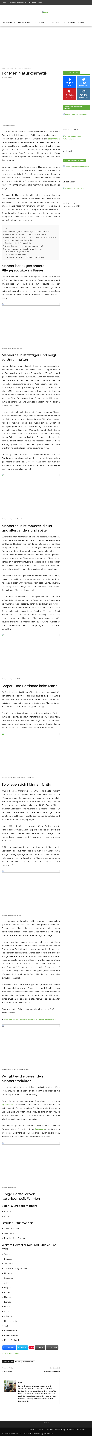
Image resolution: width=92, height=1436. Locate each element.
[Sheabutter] (76, 172)
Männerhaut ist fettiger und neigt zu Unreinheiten (26, 234)
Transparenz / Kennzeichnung (55, 1430)
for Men (10, 69)
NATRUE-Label (70, 129)
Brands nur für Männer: (18, 255)
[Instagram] (77, 2)
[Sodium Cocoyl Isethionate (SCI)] (76, 194)
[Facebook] (74, 2)
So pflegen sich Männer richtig (18, 243)
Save (32, 1347)
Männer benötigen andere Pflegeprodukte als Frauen (27, 231)
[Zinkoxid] (76, 142)
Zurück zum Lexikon (11, 1353)
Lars (20, 1382)
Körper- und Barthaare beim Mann (19, 240)
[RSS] (85, 2)
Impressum (81, 1430)
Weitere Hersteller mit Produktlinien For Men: (27, 257)
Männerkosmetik (28, 1361)
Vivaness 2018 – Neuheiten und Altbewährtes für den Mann (30, 1019)
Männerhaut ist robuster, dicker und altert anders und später (30, 237)
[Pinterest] (81, 2)
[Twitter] (88, 2)
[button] (87, 22)
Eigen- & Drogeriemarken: (18, 252)
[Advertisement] (46, 46)
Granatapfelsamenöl (52, 1371)
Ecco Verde (40, 1129)
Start (3, 69)
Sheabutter (69, 182)
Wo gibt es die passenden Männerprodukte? (24, 246)
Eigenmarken (54, 139)
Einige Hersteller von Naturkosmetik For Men (23, 249)
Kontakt (31, 1430)
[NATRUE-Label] (76, 120)
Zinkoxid (67, 151)
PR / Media (39, 1430)
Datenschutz (71, 1430)
